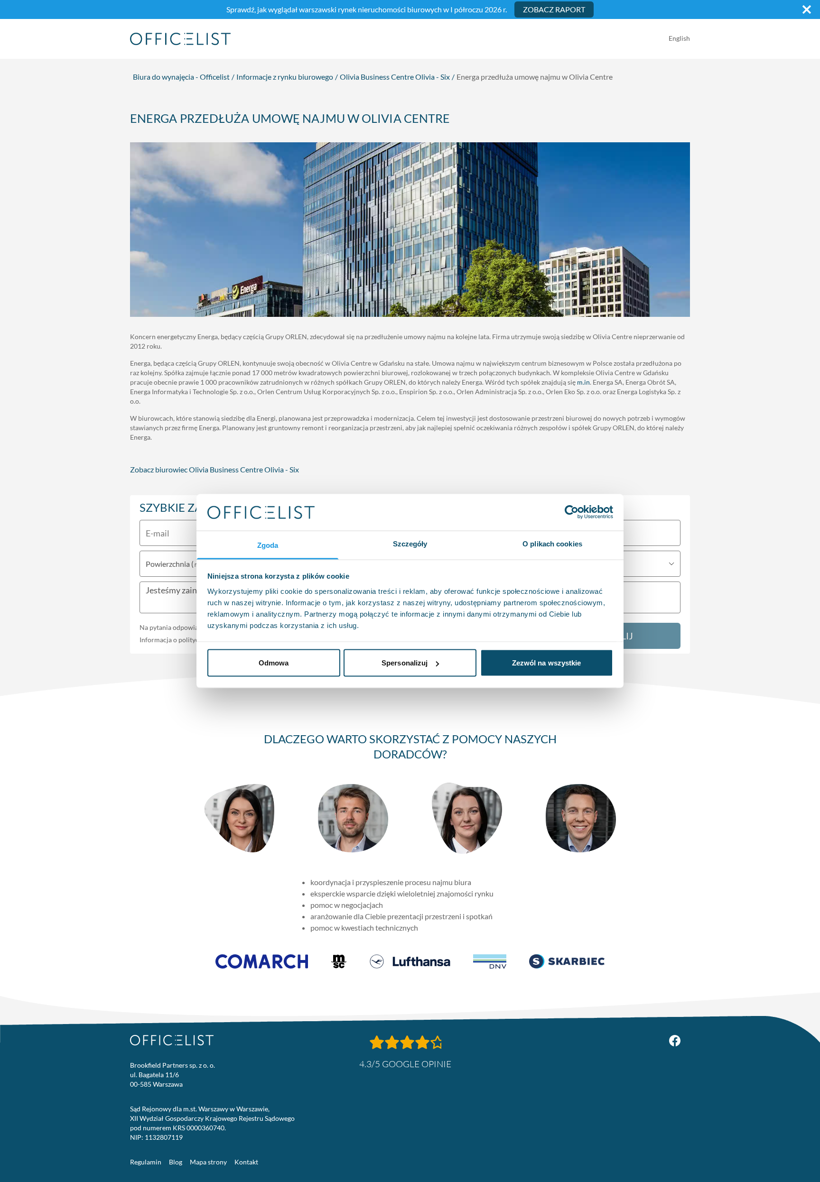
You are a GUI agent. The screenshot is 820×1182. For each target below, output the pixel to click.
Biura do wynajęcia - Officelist (181, 76)
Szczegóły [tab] (410, 543)
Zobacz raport (554, 9)
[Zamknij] (806, 9)
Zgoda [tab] (268, 545)
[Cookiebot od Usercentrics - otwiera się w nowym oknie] (571, 512)
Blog (175, 1162)
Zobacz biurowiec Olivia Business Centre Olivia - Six (214, 469)
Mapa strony (208, 1162)
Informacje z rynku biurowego (284, 76)
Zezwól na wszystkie (546, 663)
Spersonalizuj (405, 663)
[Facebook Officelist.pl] (674, 1040)
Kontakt (246, 1162)
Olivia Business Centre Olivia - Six (395, 76)
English (679, 38)
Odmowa (274, 663)
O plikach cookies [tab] (552, 543)
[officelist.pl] (172, 1040)
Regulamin (145, 1162)
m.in (583, 382)
